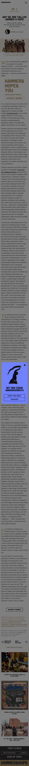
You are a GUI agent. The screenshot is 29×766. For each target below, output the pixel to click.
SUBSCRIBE (14, 399)
